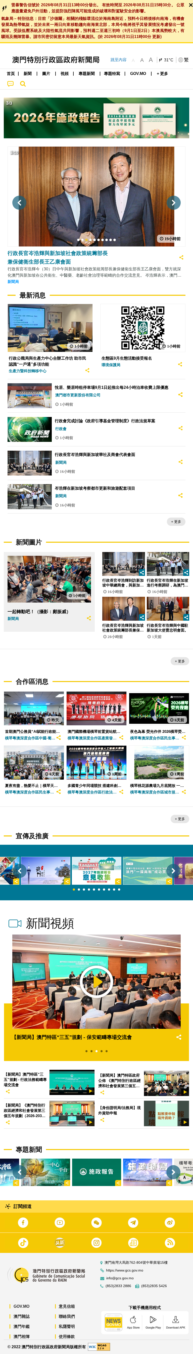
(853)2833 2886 (118, 1286)
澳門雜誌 (22, 1316)
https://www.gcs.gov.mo (124, 1270)
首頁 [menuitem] (11, 73)
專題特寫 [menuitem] (112, 73)
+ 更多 (176, 522)
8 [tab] (109, 889)
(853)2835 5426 (154, 1286)
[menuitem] (28, 73)
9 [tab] (114, 889)
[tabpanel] (96, 871)
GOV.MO (21, 1306)
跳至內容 (119, 60)
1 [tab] (73, 889)
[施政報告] (96, 1172)
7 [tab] (104, 889)
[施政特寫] (147, 1172)
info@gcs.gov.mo (120, 1278)
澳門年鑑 (22, 1326)
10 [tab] (119, 889)
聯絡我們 (67, 1316)
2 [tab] (78, 889)
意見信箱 (67, 1306)
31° (169, 60)
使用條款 (67, 1336)
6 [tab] (99, 889)
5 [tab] (93, 889)
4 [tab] (88, 889)
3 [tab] (83, 889)
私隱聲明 (67, 1326)
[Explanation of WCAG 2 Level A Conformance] (99, 1346)
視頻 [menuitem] (65, 73)
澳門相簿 (22, 1336)
